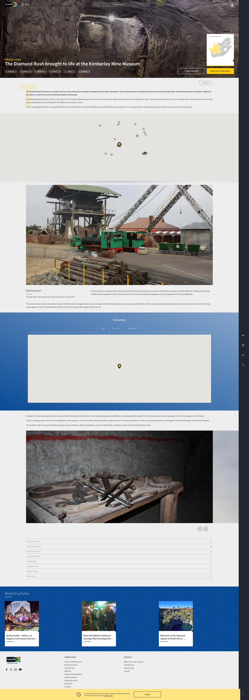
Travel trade (69, 668)
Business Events (70, 665)
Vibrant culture (13, 59)
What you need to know (133, 661)
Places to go (129, 668)
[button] (119, 144)
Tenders (67, 686)
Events (126, 671)
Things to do (129, 665)
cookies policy (108, 695)
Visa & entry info (71, 680)
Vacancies (68, 683)
